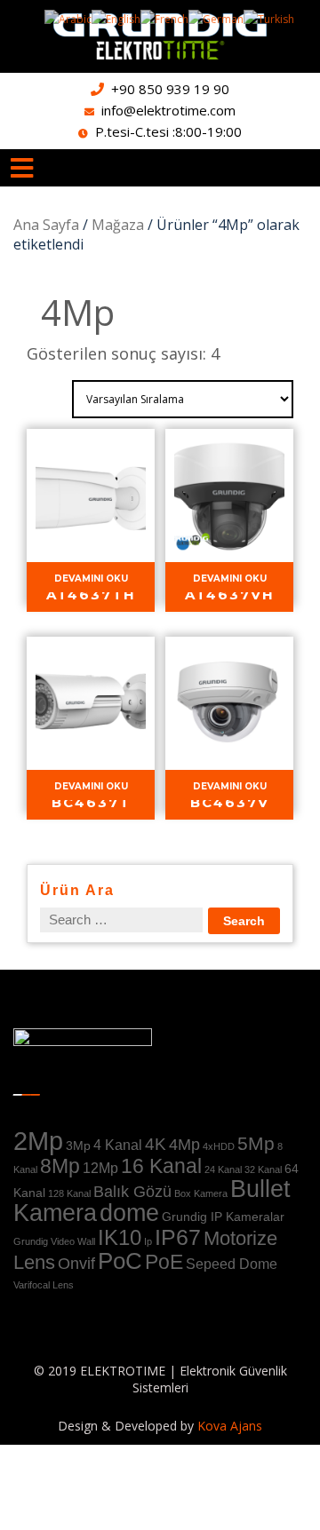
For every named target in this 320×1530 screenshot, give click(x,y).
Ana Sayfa (46, 224)
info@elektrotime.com (168, 110)
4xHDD (219, 1146)
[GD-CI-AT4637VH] (229, 501)
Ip (148, 1241)
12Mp (100, 1168)
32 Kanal (263, 1169)
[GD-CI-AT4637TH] (91, 501)
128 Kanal (69, 1193)
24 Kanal (223, 1169)
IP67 (178, 1237)
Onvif (76, 1263)
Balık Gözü (132, 1192)
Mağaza (118, 224)
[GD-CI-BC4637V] (229, 709)
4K (155, 1143)
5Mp (256, 1143)
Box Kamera (201, 1193)
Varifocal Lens (43, 1285)
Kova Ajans (228, 1425)
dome (129, 1213)
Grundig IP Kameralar (223, 1216)
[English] (116, 18)
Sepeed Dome (231, 1264)
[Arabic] (68, 18)
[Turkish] (269, 18)
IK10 (119, 1237)
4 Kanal (117, 1145)
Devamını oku (91, 578)
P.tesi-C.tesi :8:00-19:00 (168, 131)
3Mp (78, 1145)
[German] (216, 18)
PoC (120, 1261)
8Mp (60, 1165)
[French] (164, 18)
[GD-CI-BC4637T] (91, 709)
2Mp (38, 1140)
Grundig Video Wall (54, 1241)
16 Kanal (161, 1166)
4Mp (184, 1144)
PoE (164, 1262)
